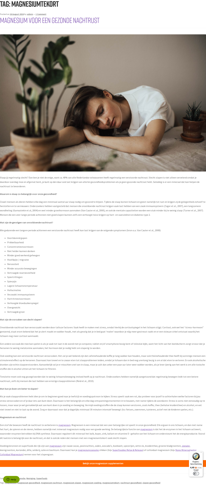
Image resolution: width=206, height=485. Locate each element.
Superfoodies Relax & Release (128, 450)
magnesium (64, 425)
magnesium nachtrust (51, 482)
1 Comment (41, 14)
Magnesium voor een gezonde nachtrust (49, 20)
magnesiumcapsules (88, 450)
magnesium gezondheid (28, 482)
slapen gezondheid (151, 482)
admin (30, 14)
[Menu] (201, 453)
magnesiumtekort (110, 482)
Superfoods (41, 478)
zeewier (186, 445)
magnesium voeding (91, 482)
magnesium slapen (72, 482)
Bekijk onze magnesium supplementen (103, 463)
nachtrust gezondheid (130, 482)
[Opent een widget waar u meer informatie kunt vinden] (11, 479)
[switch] (196, 473)
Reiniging (30, 478)
